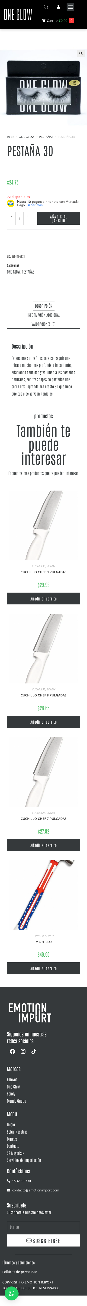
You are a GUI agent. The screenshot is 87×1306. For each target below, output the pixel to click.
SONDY (51, 566)
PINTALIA (38, 936)
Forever (12, 1079)
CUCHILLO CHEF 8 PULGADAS (44, 695)
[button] (70, 7)
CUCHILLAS (38, 566)
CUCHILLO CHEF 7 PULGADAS (44, 818)
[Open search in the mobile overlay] (46, 7)
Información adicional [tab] (43, 314)
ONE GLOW (27, 137)
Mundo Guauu (16, 1100)
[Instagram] (23, 1051)
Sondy (11, 1093)
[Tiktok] (33, 1051)
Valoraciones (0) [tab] (43, 323)
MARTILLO (43, 942)
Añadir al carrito (58, 218)
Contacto (13, 1145)
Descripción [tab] (43, 305)
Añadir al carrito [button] (43, 598)
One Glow (13, 1086)
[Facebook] (12, 1051)
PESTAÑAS (46, 137)
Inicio (10, 137)
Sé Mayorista (15, 1152)
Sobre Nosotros (17, 1131)
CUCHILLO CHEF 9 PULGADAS (44, 572)
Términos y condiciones (18, 1262)
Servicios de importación (24, 1159)
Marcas (12, 1138)
